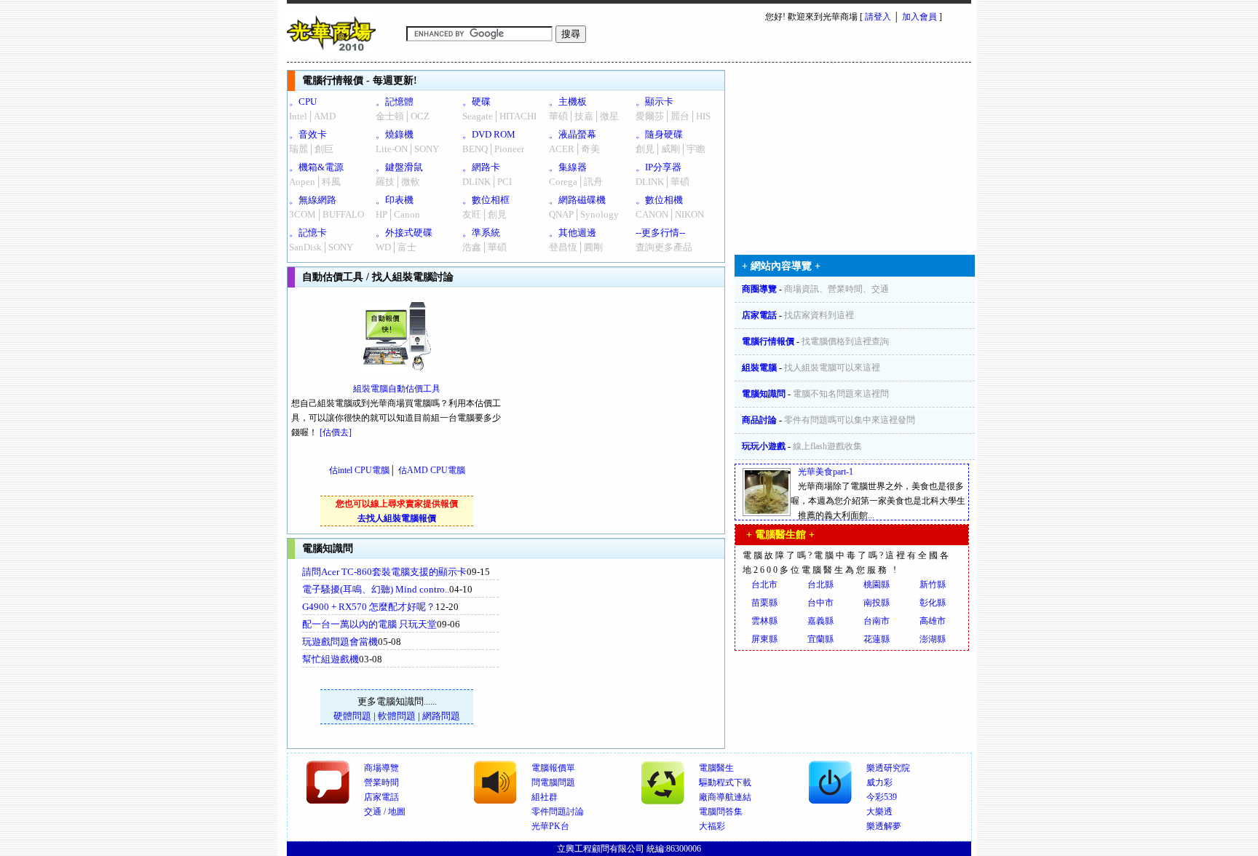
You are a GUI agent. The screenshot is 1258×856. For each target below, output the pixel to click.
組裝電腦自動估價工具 (396, 389)
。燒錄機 (395, 134)
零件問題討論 (557, 812)
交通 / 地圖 (385, 812)
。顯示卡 (654, 101)
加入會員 (919, 17)
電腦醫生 (716, 768)
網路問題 (441, 715)
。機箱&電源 (316, 167)
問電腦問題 (553, 782)
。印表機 (395, 199)
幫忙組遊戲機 (330, 659)
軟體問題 (397, 715)
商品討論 (759, 420)
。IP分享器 (658, 167)
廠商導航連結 (725, 797)
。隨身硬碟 (659, 134)
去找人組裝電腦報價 (396, 518)
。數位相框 (486, 199)
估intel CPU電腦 (359, 470)
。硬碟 (476, 101)
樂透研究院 (888, 768)
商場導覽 (381, 768)
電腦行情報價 (768, 341)
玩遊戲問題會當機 (340, 641)
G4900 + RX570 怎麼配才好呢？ (368, 606)
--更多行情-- (660, 232)
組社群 (544, 797)
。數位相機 (659, 199)
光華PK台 (550, 826)
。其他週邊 (572, 232)
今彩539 (881, 797)
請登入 (878, 17)
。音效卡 (308, 134)
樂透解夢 (883, 826)
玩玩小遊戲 (764, 446)
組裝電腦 (759, 367)
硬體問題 (352, 715)
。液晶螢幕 (572, 134)
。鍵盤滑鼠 (399, 167)
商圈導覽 (759, 289)
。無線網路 (312, 199)
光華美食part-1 (825, 472)
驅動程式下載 (725, 782)
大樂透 (879, 812)
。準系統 (481, 232)
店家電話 (759, 315)
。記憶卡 (308, 232)
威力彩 (879, 782)
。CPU (303, 101)
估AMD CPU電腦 (431, 470)
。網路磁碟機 (577, 199)
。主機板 (568, 101)
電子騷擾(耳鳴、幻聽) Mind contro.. (375, 589)
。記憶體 (395, 101)
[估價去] (336, 432)
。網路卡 (481, 167)
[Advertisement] (622, 654)
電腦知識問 (764, 394)
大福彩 (712, 826)
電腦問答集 (721, 812)
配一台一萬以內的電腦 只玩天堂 (369, 624)
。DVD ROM (488, 134)
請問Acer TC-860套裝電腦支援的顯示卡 (384, 571)
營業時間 (381, 782)
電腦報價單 (553, 768)
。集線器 (568, 167)
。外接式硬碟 (404, 232)
